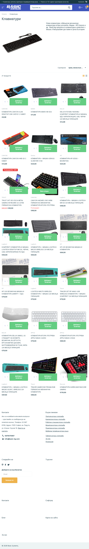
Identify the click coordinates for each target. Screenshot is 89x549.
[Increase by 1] (8, 99)
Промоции (49, 442)
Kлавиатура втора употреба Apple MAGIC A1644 (72, 337)
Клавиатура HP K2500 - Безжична (69, 160)
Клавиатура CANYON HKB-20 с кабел (14, 160)
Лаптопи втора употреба (55, 416)
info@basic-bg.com (12, 439)
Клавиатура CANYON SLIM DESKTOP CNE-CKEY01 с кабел (14, 113)
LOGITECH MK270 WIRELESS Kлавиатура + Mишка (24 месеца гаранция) (44, 293)
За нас (48, 439)
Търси (69, 7)
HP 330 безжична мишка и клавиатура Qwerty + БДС (13, 292)
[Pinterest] (2, 465)
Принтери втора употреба (55, 428)
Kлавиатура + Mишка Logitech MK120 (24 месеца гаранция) (73, 201)
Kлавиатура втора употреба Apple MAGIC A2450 (43, 337)
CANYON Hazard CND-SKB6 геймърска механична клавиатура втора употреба (43, 202)
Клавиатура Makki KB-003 (41, 112)
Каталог (2, 7)
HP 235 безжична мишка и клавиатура (71, 248)
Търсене (49, 460)
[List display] (86, 75)
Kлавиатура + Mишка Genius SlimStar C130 (42, 160)
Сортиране (62, 68)
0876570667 (9, 436)
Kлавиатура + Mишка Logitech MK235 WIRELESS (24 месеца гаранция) (43, 249)
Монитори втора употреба (55, 425)
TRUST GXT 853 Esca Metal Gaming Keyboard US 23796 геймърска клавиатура (13, 202)
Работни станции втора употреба (58, 422)
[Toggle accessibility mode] (86, 2)
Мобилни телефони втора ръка (57, 431)
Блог (4, 518)
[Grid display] (83, 75)
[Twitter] (8, 465)
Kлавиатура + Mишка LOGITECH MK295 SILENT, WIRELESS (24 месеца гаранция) (14, 389)
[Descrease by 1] (8, 104)
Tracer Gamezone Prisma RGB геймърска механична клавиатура (43, 389)
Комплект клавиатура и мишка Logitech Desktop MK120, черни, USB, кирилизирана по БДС (15, 249)
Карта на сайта (52, 518)
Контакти (81, 2)
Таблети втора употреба (55, 436)
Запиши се (9, 480)
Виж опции (44, 191)
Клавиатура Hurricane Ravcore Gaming (73, 388)
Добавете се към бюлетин (12, 470)
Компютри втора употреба (55, 419)
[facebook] (5, 465)
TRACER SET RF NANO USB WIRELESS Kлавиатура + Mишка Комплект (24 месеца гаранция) (73, 293)
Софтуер (49, 500)
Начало (4, 14)
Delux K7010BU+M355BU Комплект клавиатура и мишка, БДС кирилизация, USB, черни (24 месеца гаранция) (73, 115)
